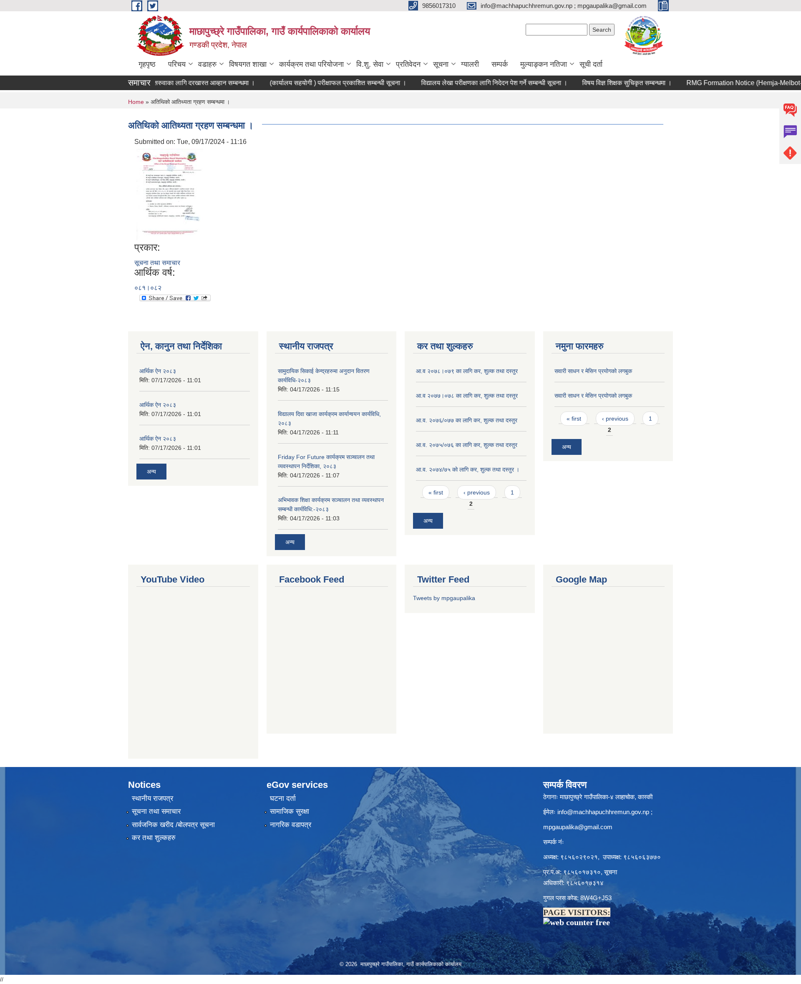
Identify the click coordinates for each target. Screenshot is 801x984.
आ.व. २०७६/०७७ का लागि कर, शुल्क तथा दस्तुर (466, 420)
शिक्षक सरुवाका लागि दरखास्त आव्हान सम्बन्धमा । (174, 82)
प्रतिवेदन (408, 64)
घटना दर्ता (283, 798)
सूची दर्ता (590, 64)
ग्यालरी (470, 64)
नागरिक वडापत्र (290, 825)
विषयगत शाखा (248, 64)
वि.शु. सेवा (369, 64)
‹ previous (476, 492)
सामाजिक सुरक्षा (289, 811)
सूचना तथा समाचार (157, 262)
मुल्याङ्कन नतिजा (543, 64)
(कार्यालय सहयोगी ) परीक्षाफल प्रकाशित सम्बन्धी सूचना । (316, 82)
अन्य (151, 471)
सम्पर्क (499, 64)
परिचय (177, 64)
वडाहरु (207, 64)
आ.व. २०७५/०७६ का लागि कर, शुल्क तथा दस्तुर (466, 445)
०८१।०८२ (147, 287)
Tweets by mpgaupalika (444, 598)
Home (136, 101)
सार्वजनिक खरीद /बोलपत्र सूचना (173, 825)
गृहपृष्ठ (147, 64)
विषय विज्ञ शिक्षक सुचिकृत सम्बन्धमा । (605, 82)
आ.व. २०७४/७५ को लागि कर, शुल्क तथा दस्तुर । (467, 469)
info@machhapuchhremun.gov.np (603, 811)
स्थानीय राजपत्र (152, 798)
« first (435, 492)
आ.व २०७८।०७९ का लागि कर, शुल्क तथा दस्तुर (467, 371)
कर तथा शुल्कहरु (154, 838)
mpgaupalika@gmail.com (577, 826)
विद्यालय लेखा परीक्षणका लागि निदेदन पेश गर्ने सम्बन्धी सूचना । (473, 82)
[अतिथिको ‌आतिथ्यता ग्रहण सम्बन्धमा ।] (169, 193)
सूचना (440, 64)
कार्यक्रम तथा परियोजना (311, 64)
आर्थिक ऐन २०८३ (157, 371)
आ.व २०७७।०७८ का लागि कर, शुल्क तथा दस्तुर (467, 395)
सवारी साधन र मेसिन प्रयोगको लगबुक (593, 371)
